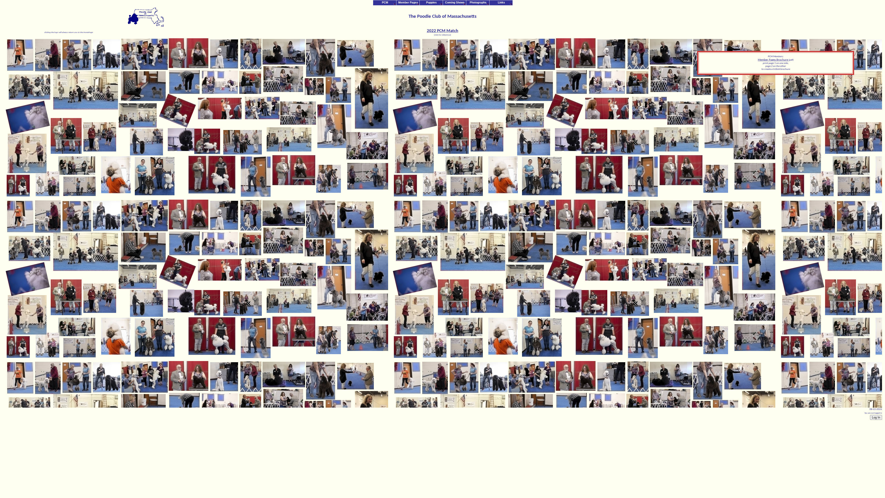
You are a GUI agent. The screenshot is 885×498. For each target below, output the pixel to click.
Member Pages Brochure (773, 59)
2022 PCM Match (442, 31)
